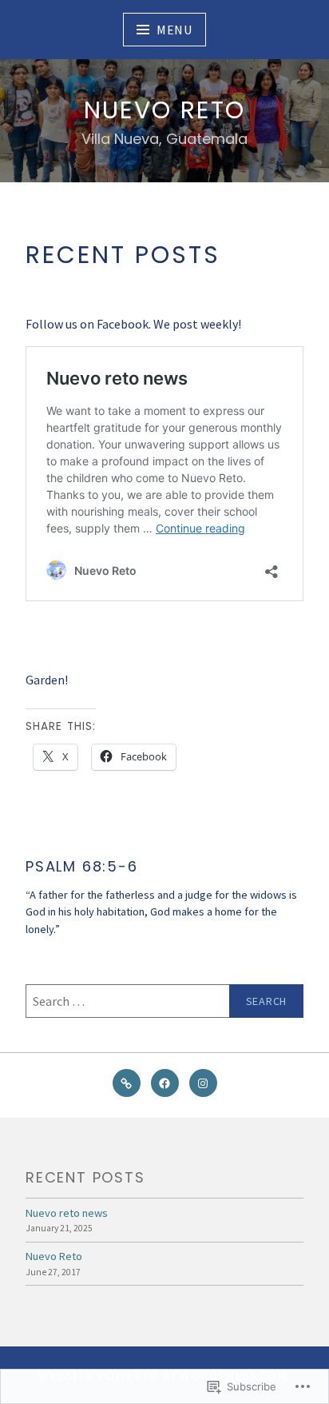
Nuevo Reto (165, 110)
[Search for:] (164, 1001)
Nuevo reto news (67, 1213)
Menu (174, 30)
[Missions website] (127, 1083)
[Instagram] (203, 1083)
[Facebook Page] (165, 1083)
